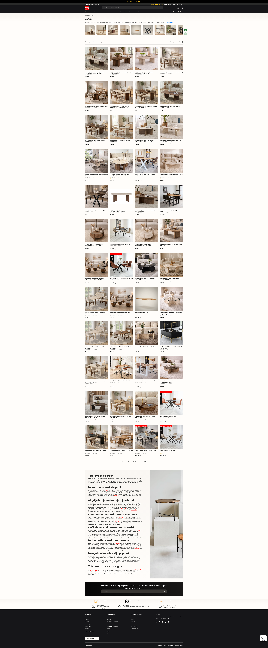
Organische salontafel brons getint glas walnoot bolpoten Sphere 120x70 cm (120, 313)
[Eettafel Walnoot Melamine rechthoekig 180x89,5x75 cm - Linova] (96, 127)
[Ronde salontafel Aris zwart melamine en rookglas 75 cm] (146, 265)
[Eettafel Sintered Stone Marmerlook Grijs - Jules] (146, 437)
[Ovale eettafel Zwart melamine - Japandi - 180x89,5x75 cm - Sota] (96, 437)
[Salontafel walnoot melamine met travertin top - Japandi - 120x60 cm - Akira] (96, 58)
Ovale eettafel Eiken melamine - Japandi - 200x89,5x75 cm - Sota (120, 417)
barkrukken (114, 537)
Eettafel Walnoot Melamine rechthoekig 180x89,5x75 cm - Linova (95, 141)
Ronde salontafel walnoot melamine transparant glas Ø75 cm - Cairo (94, 245)
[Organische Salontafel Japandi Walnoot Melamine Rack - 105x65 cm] (96, 403)
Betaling (87, 621)
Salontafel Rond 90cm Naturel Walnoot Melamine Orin (145, 417)
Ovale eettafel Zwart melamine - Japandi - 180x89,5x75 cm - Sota (96, 451)
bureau (118, 543)
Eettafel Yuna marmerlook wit (167, 450)
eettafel (107, 490)
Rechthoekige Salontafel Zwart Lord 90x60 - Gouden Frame (171, 347)
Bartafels (124, 36)
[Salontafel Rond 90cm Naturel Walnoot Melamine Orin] (146, 403)
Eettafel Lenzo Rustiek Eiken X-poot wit (145, 174)
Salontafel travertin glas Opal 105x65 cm (145, 346)
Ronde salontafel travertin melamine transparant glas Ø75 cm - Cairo (144, 245)
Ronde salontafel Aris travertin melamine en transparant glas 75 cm (171, 313)
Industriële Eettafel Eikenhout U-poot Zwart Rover (171, 210)
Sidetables (159, 36)
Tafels (102, 12)
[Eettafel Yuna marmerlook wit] (171, 437)
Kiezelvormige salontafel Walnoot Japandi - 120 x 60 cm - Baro (146, 210)
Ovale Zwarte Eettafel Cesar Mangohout (120, 244)
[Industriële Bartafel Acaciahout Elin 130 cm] (121, 367)
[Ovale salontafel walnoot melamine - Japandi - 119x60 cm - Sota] (121, 58)
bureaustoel (137, 548)
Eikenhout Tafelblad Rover (141, 312)
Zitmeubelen (88, 12)
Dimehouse (90, 645)
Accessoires (123, 12)
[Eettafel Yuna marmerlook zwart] (171, 403)
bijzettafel (123, 508)
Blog (108, 633)
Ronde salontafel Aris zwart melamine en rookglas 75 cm (145, 279)
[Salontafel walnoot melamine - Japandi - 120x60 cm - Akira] (171, 92)
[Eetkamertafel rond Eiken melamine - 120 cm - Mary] (121, 437)
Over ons (109, 617)
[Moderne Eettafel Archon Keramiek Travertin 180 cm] (96, 161)
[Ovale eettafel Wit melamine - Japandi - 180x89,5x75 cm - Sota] (121, 127)
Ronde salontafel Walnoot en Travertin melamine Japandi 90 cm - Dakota (144, 141)
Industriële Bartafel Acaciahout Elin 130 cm (121, 381)
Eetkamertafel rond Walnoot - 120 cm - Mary (96, 106)
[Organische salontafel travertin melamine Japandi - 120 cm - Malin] (171, 127)
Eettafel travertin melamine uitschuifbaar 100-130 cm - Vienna (95, 347)
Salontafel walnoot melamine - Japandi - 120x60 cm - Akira (170, 107)
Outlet (108, 628)
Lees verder (170, 22)
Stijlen (138, 12)
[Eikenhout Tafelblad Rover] (146, 299)
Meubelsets (132, 12)
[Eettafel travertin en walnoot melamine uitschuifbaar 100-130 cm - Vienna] (96, 299)
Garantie (87, 628)
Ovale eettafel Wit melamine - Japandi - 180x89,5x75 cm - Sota (120, 141)
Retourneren (88, 626)
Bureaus (171, 36)
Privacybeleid (159, 645)
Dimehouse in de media (112, 621)
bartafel (140, 530)
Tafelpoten (148, 36)
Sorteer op (96, 42)
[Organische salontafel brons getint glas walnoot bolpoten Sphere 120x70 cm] (121, 299)
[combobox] (132, 7)
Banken (96, 12)
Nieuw (174, 12)
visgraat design (137, 569)
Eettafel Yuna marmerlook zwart (168, 416)
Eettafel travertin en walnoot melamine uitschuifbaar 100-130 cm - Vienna (95, 313)
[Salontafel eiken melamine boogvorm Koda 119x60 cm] (171, 230)
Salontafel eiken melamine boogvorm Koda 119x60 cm (171, 245)
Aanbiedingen (134, 628)
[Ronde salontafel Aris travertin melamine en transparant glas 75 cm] (171, 299)
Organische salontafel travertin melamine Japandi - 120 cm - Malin (170, 141)
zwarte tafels (125, 569)
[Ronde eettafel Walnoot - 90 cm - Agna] (96, 196)
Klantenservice (88, 617)
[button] (182, 7)
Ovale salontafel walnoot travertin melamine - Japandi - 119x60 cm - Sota (121, 210)
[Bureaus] (171, 30)
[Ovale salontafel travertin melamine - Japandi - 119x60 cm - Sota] (146, 58)
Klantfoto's (109, 624)
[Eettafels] (113, 30)
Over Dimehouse (167, 4)
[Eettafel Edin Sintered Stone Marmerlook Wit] (121, 265)
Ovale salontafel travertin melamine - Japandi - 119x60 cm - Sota (144, 72)
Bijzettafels (101, 36)
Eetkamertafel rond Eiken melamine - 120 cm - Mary (121, 451)
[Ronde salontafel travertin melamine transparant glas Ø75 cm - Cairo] (146, 230)
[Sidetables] (160, 30)
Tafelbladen (136, 36)
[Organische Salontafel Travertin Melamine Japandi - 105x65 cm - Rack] (171, 265)
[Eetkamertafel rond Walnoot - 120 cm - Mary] (96, 92)
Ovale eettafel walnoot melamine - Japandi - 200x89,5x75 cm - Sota (146, 107)
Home (86, 15)
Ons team (109, 619)
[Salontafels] (90, 30)
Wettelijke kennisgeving (178, 645)
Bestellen (87, 619)
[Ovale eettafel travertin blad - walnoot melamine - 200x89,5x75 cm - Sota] (121, 92)
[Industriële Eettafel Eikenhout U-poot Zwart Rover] (171, 196)
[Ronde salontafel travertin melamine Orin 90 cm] (171, 161)
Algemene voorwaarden (168, 645)
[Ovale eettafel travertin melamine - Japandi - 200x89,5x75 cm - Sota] (96, 367)
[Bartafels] (125, 30)
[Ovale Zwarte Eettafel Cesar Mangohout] (121, 230)
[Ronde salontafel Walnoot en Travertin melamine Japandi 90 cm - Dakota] (146, 127)
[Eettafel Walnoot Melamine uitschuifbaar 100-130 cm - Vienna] (121, 333)
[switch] (263, 640)
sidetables (135, 522)
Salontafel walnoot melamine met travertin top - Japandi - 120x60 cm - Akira (96, 72)
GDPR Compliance (89, 631)
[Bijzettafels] (101, 30)
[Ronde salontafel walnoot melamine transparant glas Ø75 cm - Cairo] (96, 230)
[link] (120, 461)
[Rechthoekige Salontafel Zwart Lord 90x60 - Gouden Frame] (171, 333)
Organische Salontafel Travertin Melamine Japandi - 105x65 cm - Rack (170, 279)
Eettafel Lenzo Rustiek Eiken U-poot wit (145, 381)
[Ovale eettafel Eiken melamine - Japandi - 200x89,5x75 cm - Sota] (121, 403)
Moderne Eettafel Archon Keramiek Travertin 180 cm (96, 175)
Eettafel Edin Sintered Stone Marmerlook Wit (121, 278)
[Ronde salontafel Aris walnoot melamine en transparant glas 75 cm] (171, 367)
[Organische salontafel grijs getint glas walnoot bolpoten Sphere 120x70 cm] (96, 265)
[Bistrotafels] (183, 30)
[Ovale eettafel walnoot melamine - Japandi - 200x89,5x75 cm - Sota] (146, 92)
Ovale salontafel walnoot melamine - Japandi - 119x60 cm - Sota (121, 72)
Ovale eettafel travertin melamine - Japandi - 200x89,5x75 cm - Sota (96, 381)
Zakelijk (108, 631)
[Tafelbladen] (136, 30)
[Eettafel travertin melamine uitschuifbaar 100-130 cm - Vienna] (96, 333)
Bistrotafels (183, 36)
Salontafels (90, 36)
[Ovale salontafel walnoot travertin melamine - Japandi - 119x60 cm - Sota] (121, 196)
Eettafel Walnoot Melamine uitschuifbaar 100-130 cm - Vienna (120, 347)
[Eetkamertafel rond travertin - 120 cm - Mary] (171, 58)
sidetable (121, 517)
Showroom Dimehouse (156, 4)
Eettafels (113, 36)
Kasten (115, 12)
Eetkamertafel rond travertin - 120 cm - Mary (171, 72)
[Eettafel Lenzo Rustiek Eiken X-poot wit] (146, 161)
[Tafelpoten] (148, 30)
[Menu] (266, 636)
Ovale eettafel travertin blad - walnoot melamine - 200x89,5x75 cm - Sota (119, 107)
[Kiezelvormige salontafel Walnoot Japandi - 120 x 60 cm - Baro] (146, 196)
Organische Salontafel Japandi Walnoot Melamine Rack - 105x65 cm (95, 417)
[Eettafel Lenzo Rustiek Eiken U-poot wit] (146, 367)
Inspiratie (180, 12)
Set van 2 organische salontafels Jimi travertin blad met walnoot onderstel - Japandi (119, 176)
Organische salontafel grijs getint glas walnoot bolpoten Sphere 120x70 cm (94, 279)
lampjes (117, 521)
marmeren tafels (94, 570)
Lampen (109, 12)
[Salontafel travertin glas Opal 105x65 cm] (146, 333)
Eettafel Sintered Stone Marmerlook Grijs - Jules (146, 451)
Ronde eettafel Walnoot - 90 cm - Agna (95, 210)
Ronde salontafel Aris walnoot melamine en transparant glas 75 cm (171, 381)
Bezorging (87, 624)
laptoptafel (134, 510)
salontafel (122, 503)
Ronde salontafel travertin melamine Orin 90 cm (171, 175)
